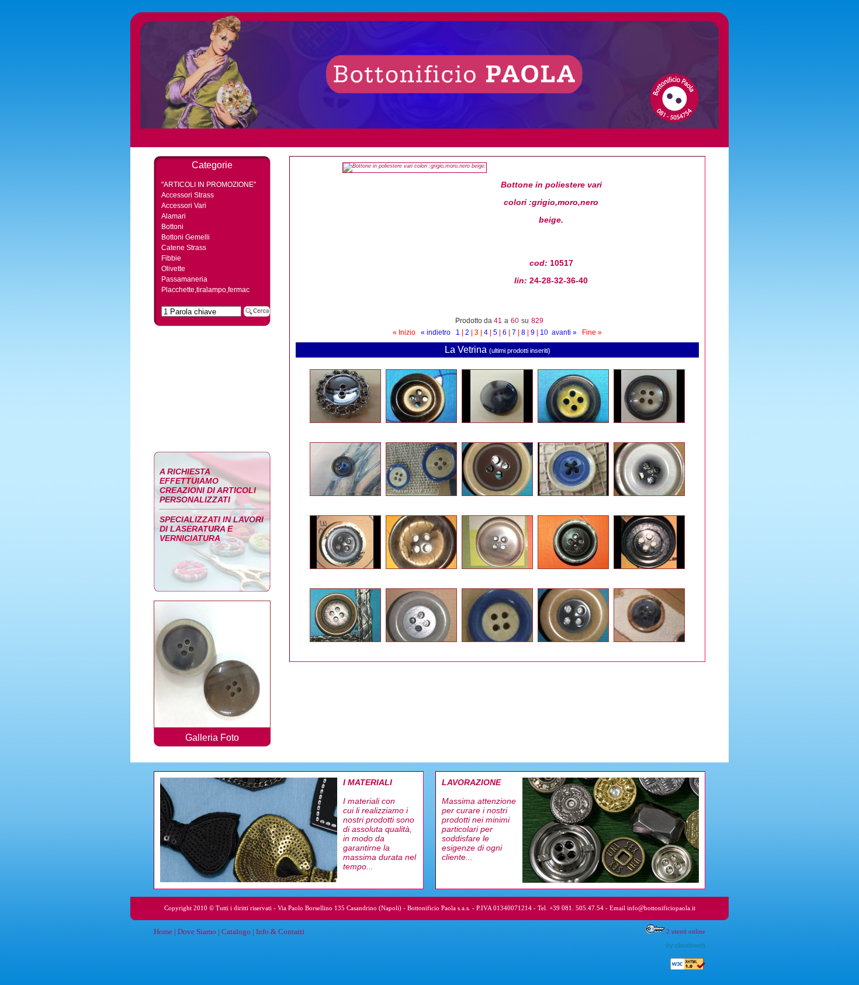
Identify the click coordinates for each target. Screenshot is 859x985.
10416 (649, 502)
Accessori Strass (187, 195)
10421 (345, 502)
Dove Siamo (197, 931)
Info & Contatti (280, 931)
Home (163, 931)
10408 (421, 648)
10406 (497, 648)
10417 (573, 502)
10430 (497, 429)
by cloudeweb (685, 945)
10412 (497, 575)
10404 (649, 648)
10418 (497, 502)
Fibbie (171, 258)
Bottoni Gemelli (185, 237)
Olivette (173, 269)
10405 (573, 648)
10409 (345, 648)
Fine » (592, 332)
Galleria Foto (212, 738)
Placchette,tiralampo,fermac (205, 290)
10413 (421, 575)
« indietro (436, 332)
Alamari (173, 216)
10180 (573, 429)
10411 (573, 575)
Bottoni (172, 227)
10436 (345, 429)
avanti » (564, 332)
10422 (649, 429)
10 (544, 332)
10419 (421, 502)
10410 (649, 575)
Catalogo (236, 931)
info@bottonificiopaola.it (661, 907)
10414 (345, 575)
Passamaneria (184, 279)
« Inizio (404, 332)
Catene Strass (183, 248)
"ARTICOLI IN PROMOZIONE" (208, 185)
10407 (421, 429)
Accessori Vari (183, 206)
